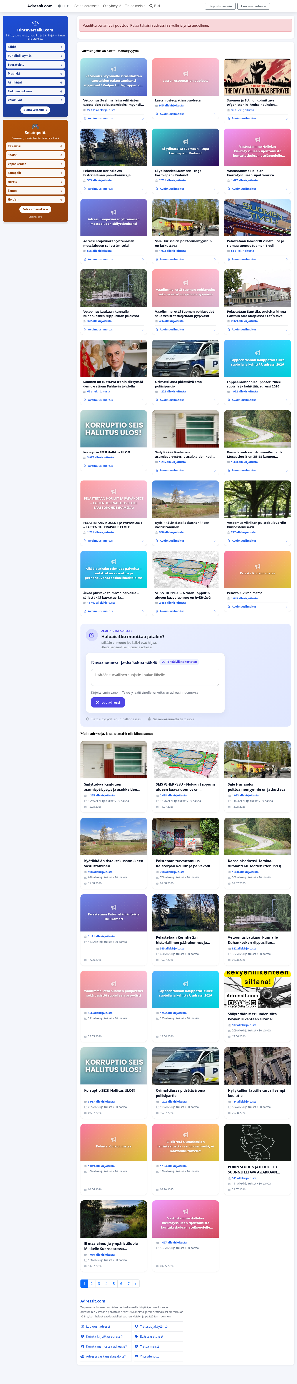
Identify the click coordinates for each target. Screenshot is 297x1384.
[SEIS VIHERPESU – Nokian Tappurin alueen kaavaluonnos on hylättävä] (185, 583)
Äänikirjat (35, 82)
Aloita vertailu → (35, 110)
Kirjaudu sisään (220, 6)
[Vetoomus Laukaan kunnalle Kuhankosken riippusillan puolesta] (113, 302)
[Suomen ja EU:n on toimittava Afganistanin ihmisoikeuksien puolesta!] (257, 91)
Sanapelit (35, 173)
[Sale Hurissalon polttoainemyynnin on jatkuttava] (185, 231)
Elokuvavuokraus (35, 91)
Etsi (157, 6)
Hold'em (35, 199)
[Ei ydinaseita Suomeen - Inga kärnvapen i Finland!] (185, 161)
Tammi (35, 191)
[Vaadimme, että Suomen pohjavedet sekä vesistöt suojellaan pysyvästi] (185, 302)
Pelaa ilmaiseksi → (35, 209)
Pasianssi (35, 146)
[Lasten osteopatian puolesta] (185, 88)
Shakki (35, 155)
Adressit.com (39, 6)
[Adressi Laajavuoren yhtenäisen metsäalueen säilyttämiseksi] (113, 231)
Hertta (35, 182)
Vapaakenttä (35, 164)
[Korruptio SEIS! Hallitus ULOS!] (113, 440)
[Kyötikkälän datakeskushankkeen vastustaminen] (185, 513)
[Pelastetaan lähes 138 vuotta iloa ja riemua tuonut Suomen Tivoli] (257, 231)
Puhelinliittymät (35, 56)
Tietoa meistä (135, 6)
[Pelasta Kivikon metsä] (257, 581)
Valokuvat (35, 100)
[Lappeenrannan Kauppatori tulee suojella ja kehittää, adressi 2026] (257, 372)
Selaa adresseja (87, 6)
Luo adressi (111, 702)
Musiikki (35, 73)
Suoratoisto (35, 65)
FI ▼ (65, 6)
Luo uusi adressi (253, 6)
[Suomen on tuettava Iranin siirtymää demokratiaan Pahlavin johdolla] (113, 372)
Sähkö (35, 47)
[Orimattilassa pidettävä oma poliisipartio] (185, 372)
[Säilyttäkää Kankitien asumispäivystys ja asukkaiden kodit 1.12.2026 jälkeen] (185, 442)
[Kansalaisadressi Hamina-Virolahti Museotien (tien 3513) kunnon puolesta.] (257, 442)
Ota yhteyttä (112, 6)
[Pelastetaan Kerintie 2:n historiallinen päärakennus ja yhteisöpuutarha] (113, 161)
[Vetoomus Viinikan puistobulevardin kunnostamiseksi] (257, 513)
